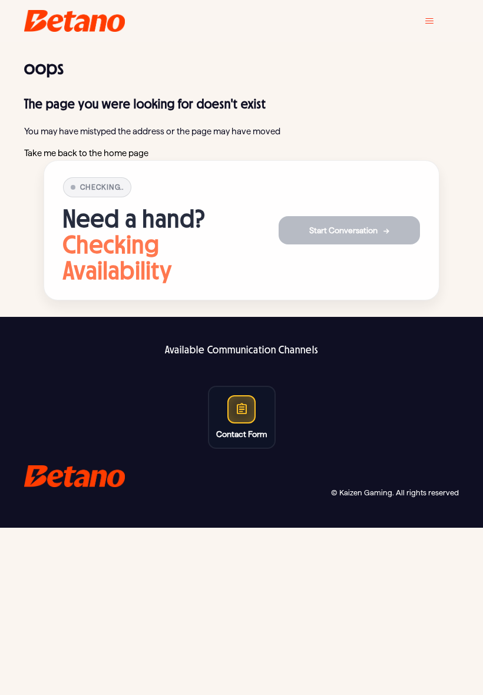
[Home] (74, 21)
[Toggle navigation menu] (438, 21)
